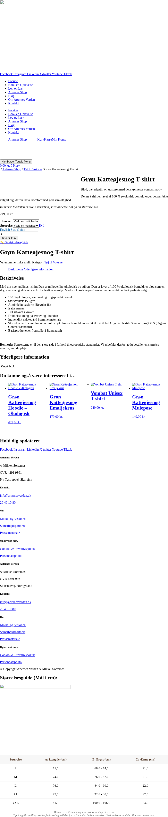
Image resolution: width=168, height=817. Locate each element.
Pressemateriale (10, 532)
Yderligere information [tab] (38, 269)
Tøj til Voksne (33, 169)
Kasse (48, 139)
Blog (11, 96)
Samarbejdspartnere (12, 525)
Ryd (41, 225)
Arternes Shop (17, 92)
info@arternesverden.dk (15, 495)
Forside (13, 81)
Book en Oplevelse (20, 85)
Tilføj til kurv (9, 238)
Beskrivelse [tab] (15, 269)
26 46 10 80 (8, 502)
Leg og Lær (16, 88)
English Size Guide (12, 229)
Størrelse (6, 225)
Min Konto (59, 139)
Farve (6, 221)
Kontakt (13, 103)
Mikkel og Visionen (13, 518)
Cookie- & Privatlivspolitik (17, 548)
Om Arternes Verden (21, 99)
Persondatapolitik (11, 555)
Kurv (40, 139)
